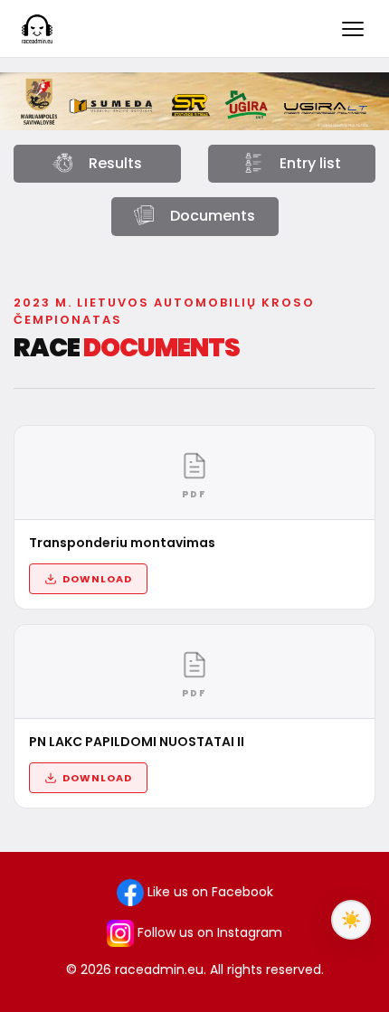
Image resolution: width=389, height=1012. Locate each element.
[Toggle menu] (352, 29)
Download (97, 579)
